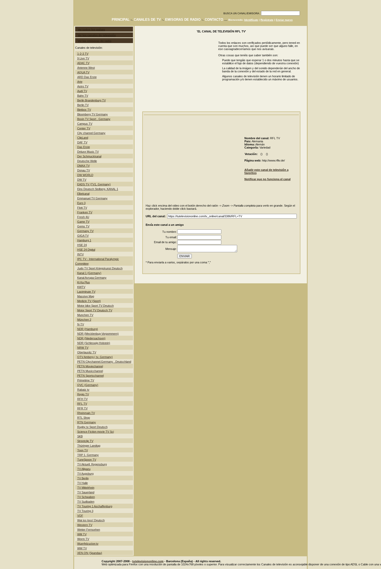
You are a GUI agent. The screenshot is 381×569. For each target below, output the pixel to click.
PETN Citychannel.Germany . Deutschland (104, 361)
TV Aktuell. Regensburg (92, 464)
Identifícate (251, 19)
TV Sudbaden (85, 501)
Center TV (83, 128)
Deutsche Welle (87, 161)
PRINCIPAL (121, 20)
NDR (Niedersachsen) (91, 338)
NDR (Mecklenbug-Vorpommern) (98, 333)
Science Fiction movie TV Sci (95, 431)
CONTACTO (214, 20)
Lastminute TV (86, 291)
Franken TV (84, 212)
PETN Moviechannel (90, 366)
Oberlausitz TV (86, 352)
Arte (79, 81)
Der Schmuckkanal (89, 156)
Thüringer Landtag (88, 445)
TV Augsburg (85, 473)
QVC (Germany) (87, 385)
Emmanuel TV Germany (92, 198)
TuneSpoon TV (86, 459)
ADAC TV (83, 63)
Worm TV (83, 538)
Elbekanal (83, 193)
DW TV (81, 179)
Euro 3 (81, 203)
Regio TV (83, 394)
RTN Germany (86, 422)
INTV (80, 254)
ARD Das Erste (87, 77)
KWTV (81, 287)
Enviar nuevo (284, 19)
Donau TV (83, 170)
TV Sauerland (85, 492)
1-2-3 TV (82, 53)
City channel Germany (91, 133)
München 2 (84, 319)
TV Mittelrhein (85, 487)
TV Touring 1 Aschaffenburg (94, 506)
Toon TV (82, 450)
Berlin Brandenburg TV (91, 100)
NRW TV (82, 347)
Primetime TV (85, 380)
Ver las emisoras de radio (94, 41)
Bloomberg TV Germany (92, 114)
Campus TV (84, 123)
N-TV (80, 324)
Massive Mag (85, 296)
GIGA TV (83, 235)
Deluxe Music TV (88, 151)
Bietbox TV (84, 109)
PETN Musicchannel (90, 371)
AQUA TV (83, 72)
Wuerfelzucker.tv (87, 543)
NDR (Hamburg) (87, 329)
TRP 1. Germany (88, 454)
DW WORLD (85, 175)
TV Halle (82, 482)
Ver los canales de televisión (96, 35)
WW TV (82, 548)
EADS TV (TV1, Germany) (94, 184)
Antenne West (86, 67)
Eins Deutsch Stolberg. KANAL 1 (97, 189)
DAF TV (82, 142)
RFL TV (82, 403)
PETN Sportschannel (90, 375)
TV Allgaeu (83, 468)
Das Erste (83, 147)
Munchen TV (85, 315)
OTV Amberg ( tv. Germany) (95, 357)
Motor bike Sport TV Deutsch (95, 305)
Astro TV (82, 86)
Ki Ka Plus (83, 282)
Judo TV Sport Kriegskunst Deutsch (100, 268)
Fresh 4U (83, 217)
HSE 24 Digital (86, 249)
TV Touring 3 (85, 510)
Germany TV (85, 231)
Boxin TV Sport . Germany (93, 119)
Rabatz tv (83, 389)
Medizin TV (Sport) (89, 301)
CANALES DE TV (147, 20)
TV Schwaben (86, 496)
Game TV (83, 221)
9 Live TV (83, 58)
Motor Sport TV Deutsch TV (94, 310)
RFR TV (82, 408)
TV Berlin (83, 478)
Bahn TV (82, 95)
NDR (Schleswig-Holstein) (93, 343)
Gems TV (83, 226)
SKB (80, 436)
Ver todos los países (91, 29)
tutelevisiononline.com (148, 561)
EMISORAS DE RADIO (183, 20)
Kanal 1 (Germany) (89, 273)
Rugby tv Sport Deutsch (92, 426)
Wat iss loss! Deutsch (91, 520)
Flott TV (82, 207)
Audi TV (82, 91)
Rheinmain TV (86, 413)
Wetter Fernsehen (88, 529)
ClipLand (82, 137)
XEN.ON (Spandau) (89, 552)
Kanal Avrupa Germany (92, 277)
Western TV (84, 524)
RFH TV (82, 399)
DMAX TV (83, 165)
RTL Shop (83, 417)
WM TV (82, 534)
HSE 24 (82, 245)
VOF (80, 515)
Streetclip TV (85, 440)
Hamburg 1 (84, 240)
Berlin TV (83, 105)
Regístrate (266, 19)
